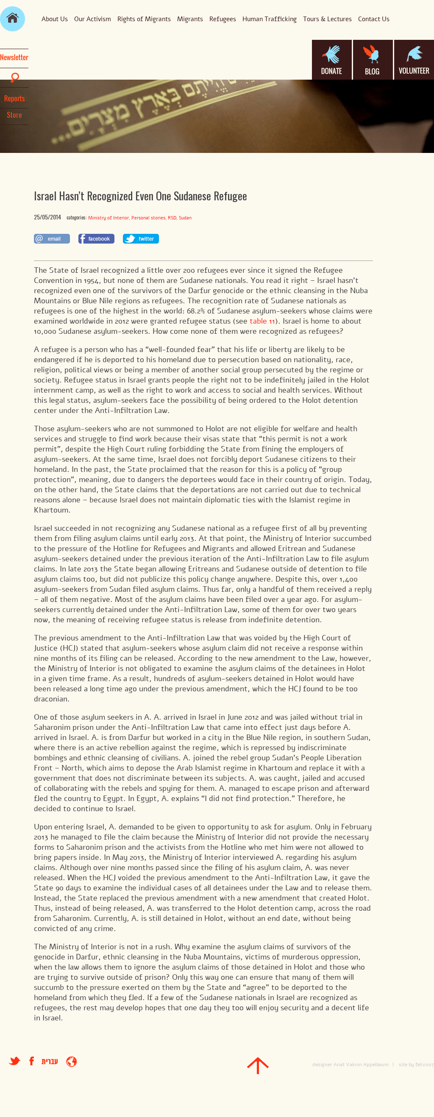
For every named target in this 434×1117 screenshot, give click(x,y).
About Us (55, 19)
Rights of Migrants (144, 19)
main (12, 18)
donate (332, 60)
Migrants (190, 19)
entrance (71, 1061)
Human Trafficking (269, 19)
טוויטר (14, 1060)
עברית (50, 1061)
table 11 (262, 321)
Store (14, 115)
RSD (172, 218)
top (258, 1065)
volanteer (414, 60)
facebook (35, 1060)
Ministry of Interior (108, 218)
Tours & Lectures (327, 19)
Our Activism (92, 19)
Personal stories (148, 218)
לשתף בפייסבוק (96, 239)
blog (373, 60)
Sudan (185, 218)
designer (322, 1064)
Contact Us (373, 19)
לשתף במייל (52, 239)
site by (406, 1064)
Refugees (222, 19)
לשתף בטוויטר (141, 239)
